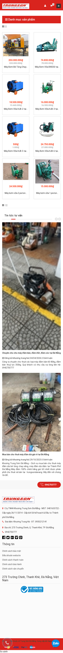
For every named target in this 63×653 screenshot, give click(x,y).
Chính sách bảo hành (12, 564)
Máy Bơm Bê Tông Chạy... (16, 67)
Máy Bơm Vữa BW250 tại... (47, 67)
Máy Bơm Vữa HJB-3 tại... (47, 109)
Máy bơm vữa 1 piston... (47, 193)
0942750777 (50, 485)
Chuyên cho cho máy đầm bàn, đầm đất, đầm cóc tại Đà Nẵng (31, 353)
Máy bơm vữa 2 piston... (16, 193)
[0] (51, 6)
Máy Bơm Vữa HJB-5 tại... (16, 151)
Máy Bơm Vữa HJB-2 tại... (16, 109)
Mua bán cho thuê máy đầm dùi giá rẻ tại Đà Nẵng (25, 454)
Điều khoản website (11, 555)
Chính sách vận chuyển (13, 569)
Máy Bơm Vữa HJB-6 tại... (47, 151)
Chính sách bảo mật (11, 551)
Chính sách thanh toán (12, 560)
